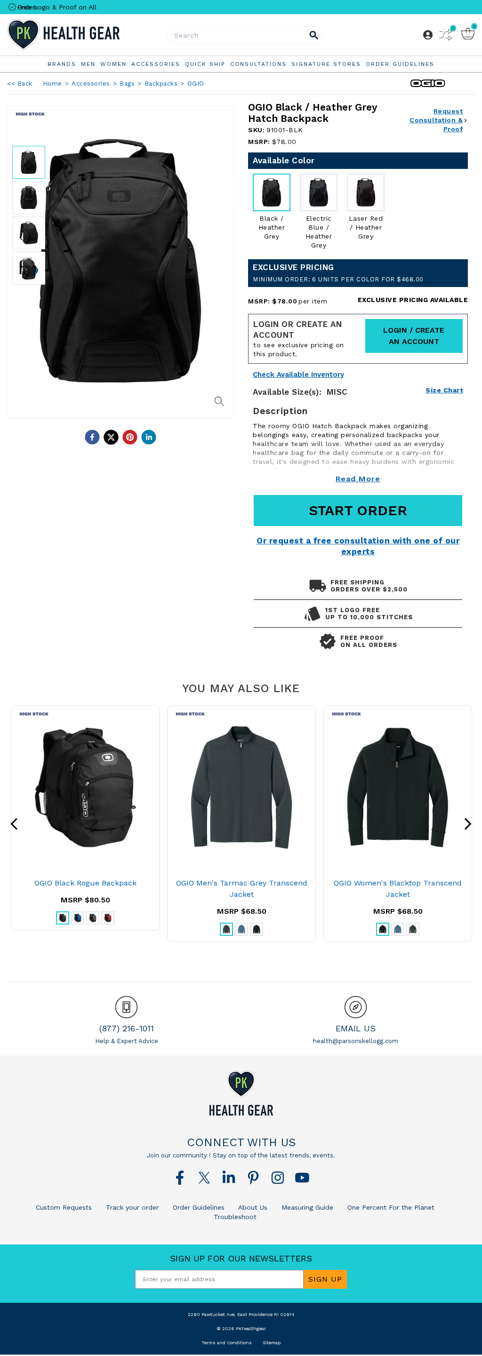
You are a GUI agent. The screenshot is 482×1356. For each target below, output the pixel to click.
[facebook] (92, 437)
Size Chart (444, 390)
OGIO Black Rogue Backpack (85, 882)
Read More (358, 478)
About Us (251, 1207)
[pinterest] (129, 437)
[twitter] (111, 437)
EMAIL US (356, 1028)
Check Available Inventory (298, 374)
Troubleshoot (235, 1216)
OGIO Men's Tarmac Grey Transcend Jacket (241, 888)
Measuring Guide (306, 1207)
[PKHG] (85, 35)
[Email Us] (356, 1007)
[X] (204, 1178)
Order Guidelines (197, 1207)
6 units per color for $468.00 (338, 279)
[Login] (428, 34)
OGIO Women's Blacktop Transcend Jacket (398, 888)
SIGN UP (325, 1279)
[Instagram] (278, 1178)
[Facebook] (180, 1178)
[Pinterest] (253, 1178)
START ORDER (358, 510)
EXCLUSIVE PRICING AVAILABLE (413, 299)
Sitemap (272, 1342)
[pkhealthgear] (241, 1093)
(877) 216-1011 (126, 1028)
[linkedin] (148, 437)
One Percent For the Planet (389, 1207)
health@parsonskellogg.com (355, 1041)
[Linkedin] (229, 1178)
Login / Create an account (413, 336)
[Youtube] (302, 1178)
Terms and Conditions (226, 1342)
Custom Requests (64, 1207)
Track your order (131, 1207)
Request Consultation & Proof (436, 120)
